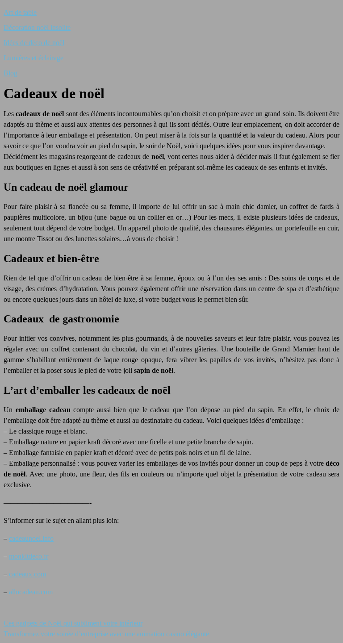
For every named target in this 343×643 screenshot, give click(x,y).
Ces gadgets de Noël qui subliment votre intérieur (73, 623)
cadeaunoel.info (31, 538)
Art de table (20, 12)
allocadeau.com (31, 592)
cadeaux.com (27, 574)
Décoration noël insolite (37, 27)
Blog (10, 73)
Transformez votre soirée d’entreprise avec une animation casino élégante (106, 634)
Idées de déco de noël (34, 42)
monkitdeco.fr (28, 556)
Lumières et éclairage (33, 58)
